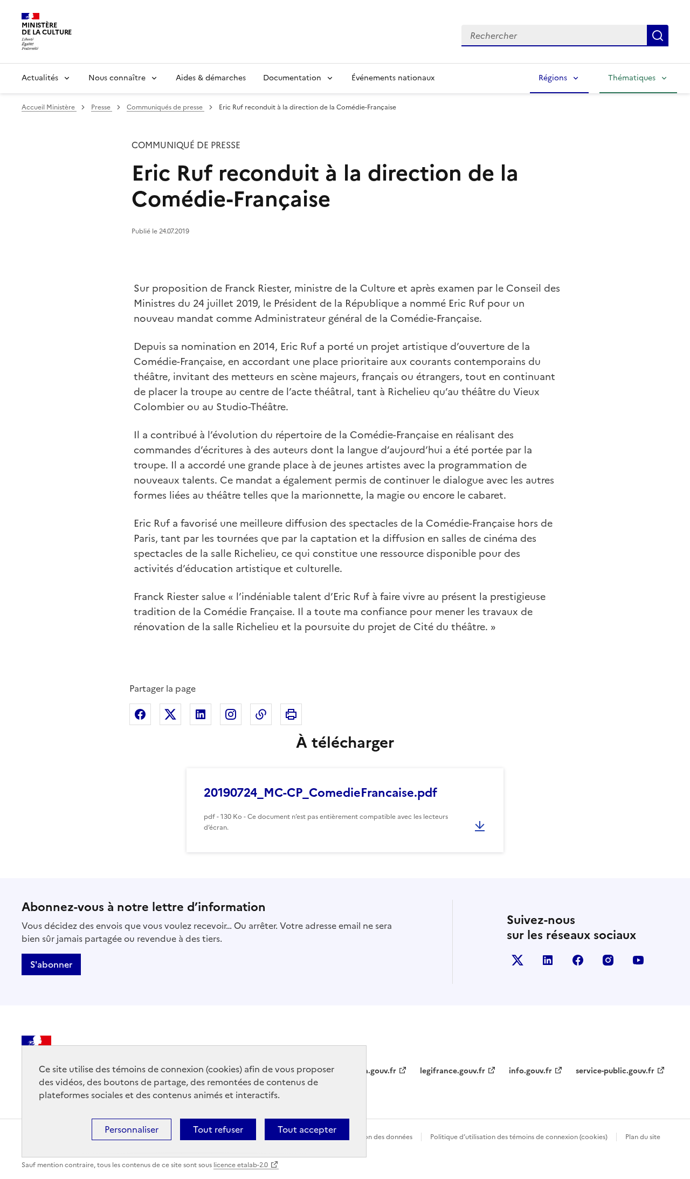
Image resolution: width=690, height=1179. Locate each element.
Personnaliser (131, 1129)
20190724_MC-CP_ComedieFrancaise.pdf (320, 793)
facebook (578, 960)
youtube (638, 960)
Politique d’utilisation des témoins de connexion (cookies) (519, 1137)
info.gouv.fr (530, 1071)
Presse (101, 107)
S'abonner (51, 964)
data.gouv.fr (373, 1071)
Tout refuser (218, 1129)
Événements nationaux (392, 78)
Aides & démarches (211, 78)
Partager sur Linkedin (200, 714)
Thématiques (632, 78)
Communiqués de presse (165, 107)
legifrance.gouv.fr (452, 1071)
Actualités (40, 78)
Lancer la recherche (657, 35)
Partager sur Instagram (231, 714)
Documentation (292, 78)
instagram (608, 960)
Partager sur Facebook (140, 714)
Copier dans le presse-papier (261, 714)
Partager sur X (170, 714)
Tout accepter (307, 1129)
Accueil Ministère (49, 107)
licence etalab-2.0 (240, 1165)
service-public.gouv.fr (615, 1071)
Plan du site (642, 1137)
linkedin (547, 960)
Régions (553, 78)
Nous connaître (117, 78)
